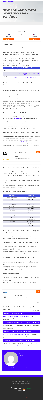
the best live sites (17, 118)
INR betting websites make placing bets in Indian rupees (16, 316)
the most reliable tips (8, 327)
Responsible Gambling (25, 383)
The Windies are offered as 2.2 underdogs (20, 141)
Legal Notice (28, 381)
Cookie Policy (21, 381)
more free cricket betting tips (21, 236)
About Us (14, 381)
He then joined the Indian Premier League (30, 248)
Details (38, 302)
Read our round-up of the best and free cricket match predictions (18, 286)
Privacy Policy (16, 383)
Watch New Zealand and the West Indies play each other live (17, 334)
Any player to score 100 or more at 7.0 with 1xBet (25, 77)
